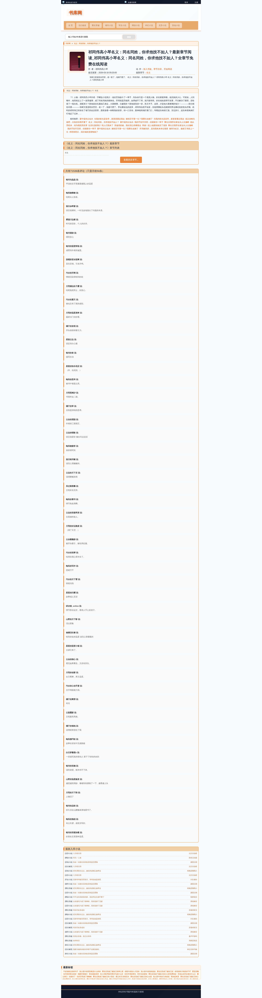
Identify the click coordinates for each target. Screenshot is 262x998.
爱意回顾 (195, 971)
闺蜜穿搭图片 (83, 974)
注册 (196, 2)
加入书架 (147, 69)
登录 (186, 2)
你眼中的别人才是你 (132, 971)
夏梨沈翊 (193, 862)
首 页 (70, 25)
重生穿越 (95, 25)
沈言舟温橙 (193, 853)
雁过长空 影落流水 (122, 977)
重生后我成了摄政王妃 (165, 971)
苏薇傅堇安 (193, 910)
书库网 (68, 43)
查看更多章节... (131, 160)
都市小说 (109, 25)
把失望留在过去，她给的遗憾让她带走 (87, 871)
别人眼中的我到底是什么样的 (90, 971)
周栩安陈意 (193, 941)
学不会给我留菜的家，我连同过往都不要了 (88, 897)
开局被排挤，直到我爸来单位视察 (153, 129)
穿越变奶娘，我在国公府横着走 (127, 125)
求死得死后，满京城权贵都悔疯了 (83, 132)
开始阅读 (168, 69)
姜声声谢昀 (193, 936)
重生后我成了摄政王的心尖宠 (141, 977)
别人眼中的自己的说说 (161, 977)
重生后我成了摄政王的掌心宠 (112, 971)
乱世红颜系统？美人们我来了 (100, 125)
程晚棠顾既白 (192, 871)
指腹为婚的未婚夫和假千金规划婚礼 (86, 949)
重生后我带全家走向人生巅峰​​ (176, 122)
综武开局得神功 (130, 974)
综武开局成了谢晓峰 (84, 977)
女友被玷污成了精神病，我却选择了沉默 (88, 901)
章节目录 (158, 69)
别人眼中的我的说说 (148, 971)
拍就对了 (72, 977)
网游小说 (136, 25)
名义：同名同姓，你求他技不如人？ (87, 43)
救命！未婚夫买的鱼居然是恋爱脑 (85, 862)
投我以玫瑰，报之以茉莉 (82, 936)
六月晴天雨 (77, 853)
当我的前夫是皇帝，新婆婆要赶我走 (109, 119)
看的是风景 (175, 977)
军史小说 (122, 25)
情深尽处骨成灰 (79, 910)
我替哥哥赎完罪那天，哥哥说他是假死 (87, 880)
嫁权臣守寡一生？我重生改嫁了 (139, 119)
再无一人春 (77, 858)
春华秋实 (76, 941)
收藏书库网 (132, 2)
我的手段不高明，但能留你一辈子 (149, 122)
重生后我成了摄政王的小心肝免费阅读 (162, 974)
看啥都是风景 (94, 974)
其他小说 (176, 25)
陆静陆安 (193, 897)
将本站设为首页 (71, 2)
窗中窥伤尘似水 (86, 119)
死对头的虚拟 (142, 974)
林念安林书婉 (192, 949)
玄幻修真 (82, 25)
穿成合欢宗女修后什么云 (187, 974)
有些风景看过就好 (69, 974)
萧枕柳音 (193, 901)
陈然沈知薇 (193, 858)
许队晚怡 (193, 880)
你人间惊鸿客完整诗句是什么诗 (111, 974)
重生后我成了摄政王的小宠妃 (103, 977)
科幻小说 (149, 25)
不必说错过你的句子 (70, 971)
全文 (148, 72)
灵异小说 (162, 25)
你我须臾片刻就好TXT (183, 971)
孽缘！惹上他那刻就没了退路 (154, 125)
